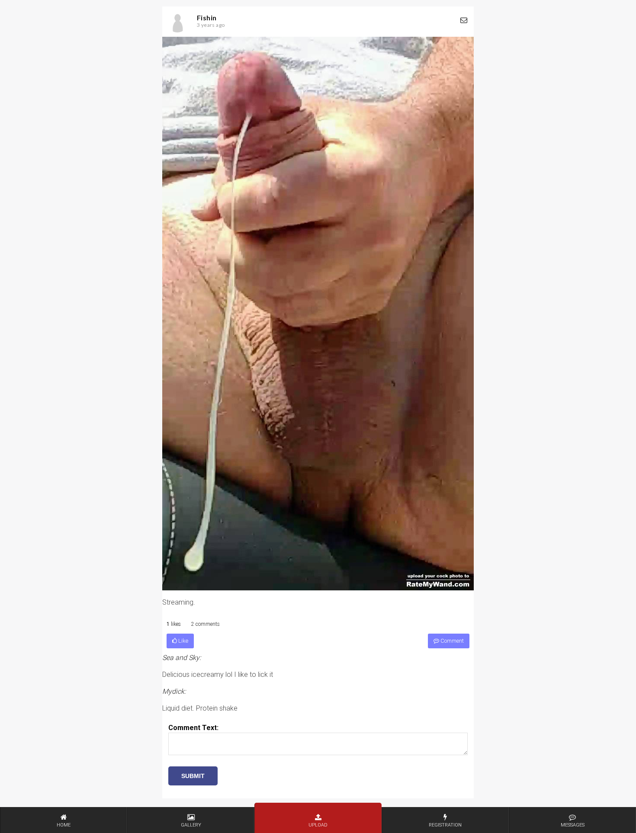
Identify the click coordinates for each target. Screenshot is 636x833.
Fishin (206, 17)
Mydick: (174, 691)
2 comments (205, 624)
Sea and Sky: (181, 658)
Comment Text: (193, 728)
